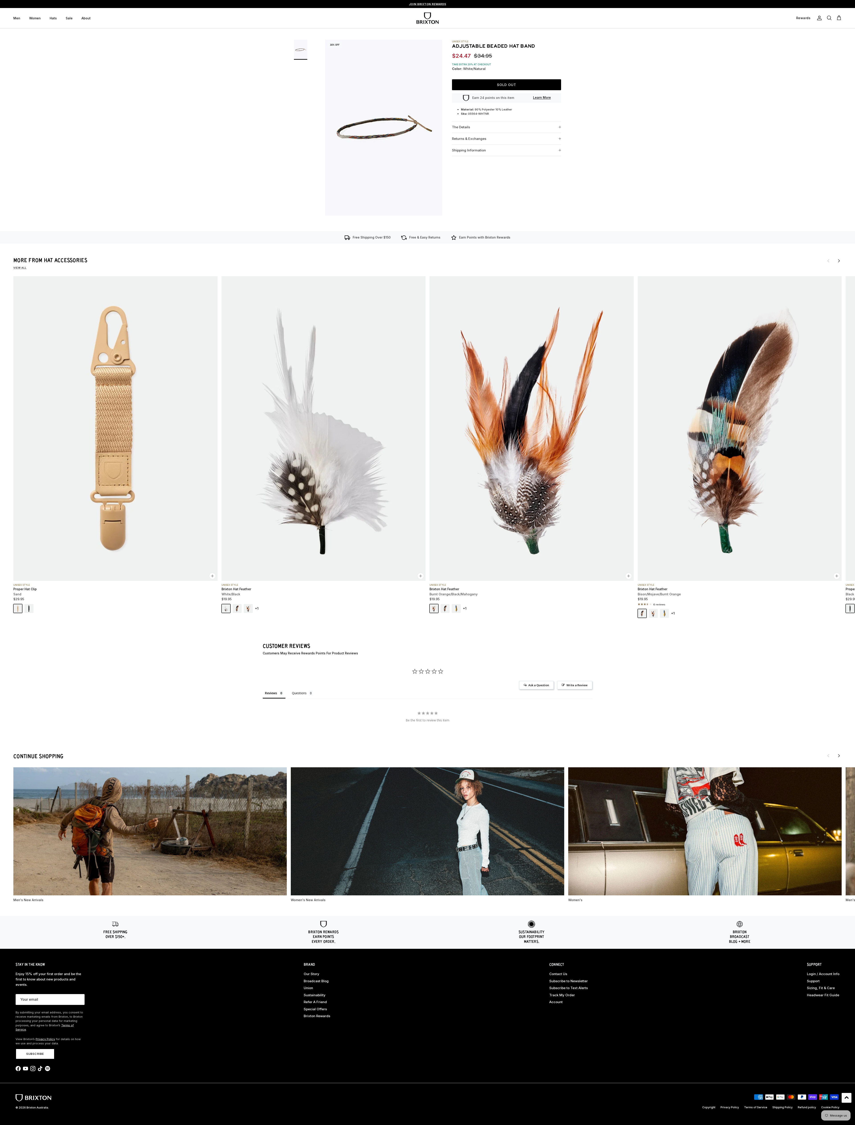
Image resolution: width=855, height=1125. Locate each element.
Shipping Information (469, 150)
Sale (69, 18)
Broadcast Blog (316, 981)
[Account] (818, 18)
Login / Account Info (823, 974)
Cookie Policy (830, 1107)
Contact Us (558, 974)
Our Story (311, 974)
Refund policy (807, 1107)
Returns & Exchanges (469, 139)
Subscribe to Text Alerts (568, 988)
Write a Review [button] (577, 685)
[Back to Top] (846, 1098)
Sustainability (315, 995)
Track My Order (562, 995)
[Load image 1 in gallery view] (383, 128)
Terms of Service (755, 1107)
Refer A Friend (315, 1002)
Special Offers (315, 1009)
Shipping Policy (782, 1107)
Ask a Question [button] (538, 685)
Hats (53, 18)
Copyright (708, 1107)
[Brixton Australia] (427, 18)
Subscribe (35, 1054)
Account (556, 1002)
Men (16, 18)
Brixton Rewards (317, 1016)
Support (813, 981)
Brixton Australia (37, 1107)
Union (308, 988)
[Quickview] (212, 576)
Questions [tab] (299, 693)
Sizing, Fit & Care (821, 988)
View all (19, 267)
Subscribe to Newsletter (568, 981)
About (86, 18)
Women (35, 18)
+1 (257, 608)
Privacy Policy (45, 1039)
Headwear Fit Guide (823, 995)
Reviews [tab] (271, 693)
